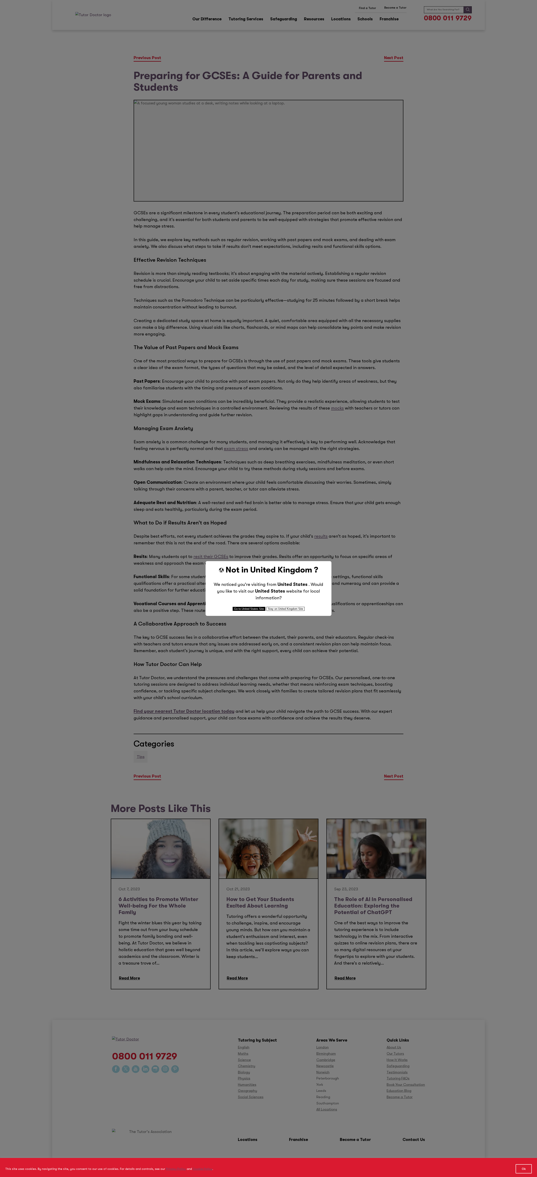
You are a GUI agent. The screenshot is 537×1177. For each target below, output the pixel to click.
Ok (524, 1168)
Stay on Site (285, 608)
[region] (268, 1167)
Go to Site (249, 608)
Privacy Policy (176, 1168)
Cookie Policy (202, 1168)
